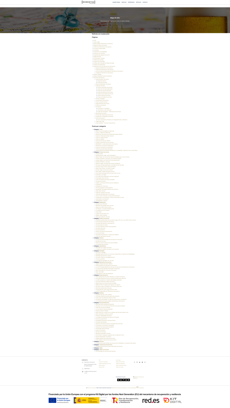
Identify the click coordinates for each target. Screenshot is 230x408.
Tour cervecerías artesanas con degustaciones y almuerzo (112, 119)
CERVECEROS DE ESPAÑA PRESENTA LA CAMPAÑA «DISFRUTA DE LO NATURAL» (117, 150)
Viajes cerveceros (104, 349)
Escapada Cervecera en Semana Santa (105, 320)
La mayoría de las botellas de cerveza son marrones (109, 239)
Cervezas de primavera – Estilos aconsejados (107, 234)
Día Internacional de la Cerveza (104, 288)
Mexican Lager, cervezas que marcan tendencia (108, 163)
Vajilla (100, 348)
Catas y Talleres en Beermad (103, 132)
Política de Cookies (99, 59)
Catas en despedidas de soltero (104, 315)
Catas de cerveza (100, 85)
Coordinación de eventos (102, 100)
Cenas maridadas (100, 98)
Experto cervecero (100, 330)
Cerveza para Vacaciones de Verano (105, 221)
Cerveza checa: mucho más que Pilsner (106, 166)
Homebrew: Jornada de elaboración (105, 208)
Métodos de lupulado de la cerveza (104, 205)
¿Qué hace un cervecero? (102, 199)
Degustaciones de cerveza (102, 103)
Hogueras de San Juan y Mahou (104, 294)
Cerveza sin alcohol (101, 181)
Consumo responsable (99, 48)
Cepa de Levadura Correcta (103, 192)
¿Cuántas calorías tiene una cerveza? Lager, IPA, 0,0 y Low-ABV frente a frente (116, 220)
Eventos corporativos (101, 318)
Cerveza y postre (100, 259)
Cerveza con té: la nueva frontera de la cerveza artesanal (110, 305)
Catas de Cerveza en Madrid (103, 140)
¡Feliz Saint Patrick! (100, 191)
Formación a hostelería (103, 108)
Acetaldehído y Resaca (101, 200)
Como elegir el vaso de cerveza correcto (106, 339)
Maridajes (101, 250)
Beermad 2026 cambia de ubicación (105, 304)
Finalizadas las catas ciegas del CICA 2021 (106, 289)
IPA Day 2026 (99, 153)
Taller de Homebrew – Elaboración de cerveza (109, 111)
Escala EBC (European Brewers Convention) (107, 189)
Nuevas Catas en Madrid (102, 310)
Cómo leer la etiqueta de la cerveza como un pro (108, 173)
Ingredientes (102, 246)
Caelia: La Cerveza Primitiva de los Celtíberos (107, 182)
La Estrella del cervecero (102, 244)
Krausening (99, 184)
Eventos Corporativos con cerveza (104, 142)
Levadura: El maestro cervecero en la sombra (107, 249)
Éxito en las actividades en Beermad (105, 131)
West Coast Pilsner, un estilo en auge (105, 168)
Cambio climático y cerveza (103, 161)
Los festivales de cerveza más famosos (106, 351)
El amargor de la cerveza (102, 178)
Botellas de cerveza (101, 241)
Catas (100, 129)
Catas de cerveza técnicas (104, 90)
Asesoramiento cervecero (102, 79)
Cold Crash (98, 212)
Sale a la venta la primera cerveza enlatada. (107, 242)
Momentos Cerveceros (105, 262)
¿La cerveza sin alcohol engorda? (104, 309)
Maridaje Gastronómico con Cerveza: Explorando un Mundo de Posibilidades (115, 254)
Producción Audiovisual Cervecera (104, 114)
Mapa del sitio (97, 56)
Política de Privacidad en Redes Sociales (104, 63)
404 (95, 40)
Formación (98, 106)
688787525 (87, 368)
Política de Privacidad (99, 61)
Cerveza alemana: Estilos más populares (106, 226)
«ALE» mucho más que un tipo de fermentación (108, 195)
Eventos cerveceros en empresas (104, 147)
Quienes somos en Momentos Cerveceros (104, 66)
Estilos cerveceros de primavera (104, 231)
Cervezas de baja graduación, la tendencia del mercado (110, 165)
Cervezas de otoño (100, 228)
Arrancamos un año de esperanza (104, 273)
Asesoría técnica (102, 80)
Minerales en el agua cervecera (103, 247)
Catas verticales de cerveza (105, 97)
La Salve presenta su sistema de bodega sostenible (109, 280)
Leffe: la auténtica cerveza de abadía (105, 179)
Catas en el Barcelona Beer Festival (105, 136)
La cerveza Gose (100, 233)
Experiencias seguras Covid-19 (101, 55)
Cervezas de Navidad (101, 322)
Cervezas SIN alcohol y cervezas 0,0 (105, 223)
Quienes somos (116, 2)
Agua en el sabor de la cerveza (103, 207)
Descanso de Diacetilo (101, 204)
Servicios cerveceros (99, 77)
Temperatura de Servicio (105, 344)
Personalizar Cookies (99, 58)
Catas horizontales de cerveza (105, 93)
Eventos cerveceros (101, 105)
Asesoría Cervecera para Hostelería (105, 327)
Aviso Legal (97, 42)
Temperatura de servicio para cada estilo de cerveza (109, 346)
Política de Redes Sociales (121, 365)
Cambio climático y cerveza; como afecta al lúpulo (108, 158)
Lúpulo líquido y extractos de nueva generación (108, 160)
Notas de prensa (103, 275)
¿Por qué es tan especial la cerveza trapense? (107, 176)
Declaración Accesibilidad (100, 51)
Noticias (101, 293)
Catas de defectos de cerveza (105, 92)
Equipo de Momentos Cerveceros (104, 68)
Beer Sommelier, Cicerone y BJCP (104, 314)
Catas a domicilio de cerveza (105, 87)
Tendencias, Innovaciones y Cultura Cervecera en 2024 (110, 197)
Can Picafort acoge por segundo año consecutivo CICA (110, 335)
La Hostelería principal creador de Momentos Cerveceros (110, 301)
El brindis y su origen (101, 174)
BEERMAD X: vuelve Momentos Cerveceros (107, 144)
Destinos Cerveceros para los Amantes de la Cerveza (109, 323)
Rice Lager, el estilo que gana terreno (105, 171)
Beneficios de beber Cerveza (103, 333)
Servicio (101, 341)
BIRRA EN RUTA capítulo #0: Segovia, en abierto (108, 284)
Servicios (124, 2)
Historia (101, 238)
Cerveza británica (100, 229)
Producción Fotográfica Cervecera (104, 116)
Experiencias (131, 2)
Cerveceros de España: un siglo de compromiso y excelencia (111, 299)
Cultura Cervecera (104, 152)
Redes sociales (97, 74)
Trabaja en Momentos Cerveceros (104, 72)
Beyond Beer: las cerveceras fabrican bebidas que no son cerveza (112, 157)
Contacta (145, 2)
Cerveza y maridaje (101, 252)
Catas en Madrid (100, 139)
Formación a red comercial (104, 110)
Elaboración (102, 202)
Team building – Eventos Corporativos (105, 123)
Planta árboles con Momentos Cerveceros (106, 265)
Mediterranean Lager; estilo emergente (106, 155)
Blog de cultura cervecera (100, 45)
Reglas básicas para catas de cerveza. (105, 338)
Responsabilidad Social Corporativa (103, 76)
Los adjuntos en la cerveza (102, 210)
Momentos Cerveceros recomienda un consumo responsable (124, 387)
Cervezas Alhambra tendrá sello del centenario (107, 296)
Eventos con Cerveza (99, 53)
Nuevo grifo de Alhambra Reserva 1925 (106, 297)
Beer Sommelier (100, 271)
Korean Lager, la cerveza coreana (104, 170)
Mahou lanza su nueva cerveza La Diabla (106, 283)
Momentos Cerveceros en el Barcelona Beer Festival (109, 134)
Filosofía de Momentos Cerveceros (105, 69)
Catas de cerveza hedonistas (105, 89)
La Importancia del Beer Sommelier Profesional (108, 268)
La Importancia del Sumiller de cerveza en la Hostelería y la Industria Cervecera (116, 343)
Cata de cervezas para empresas (104, 148)
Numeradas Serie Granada (102, 328)
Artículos (138, 2)
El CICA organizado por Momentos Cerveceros (108, 291)
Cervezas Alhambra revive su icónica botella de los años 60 (111, 278)
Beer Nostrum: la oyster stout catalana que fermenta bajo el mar (112, 312)
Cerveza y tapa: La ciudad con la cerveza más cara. (109, 286)
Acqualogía (141, 387)
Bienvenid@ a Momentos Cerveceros (103, 43)
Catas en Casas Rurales (102, 137)
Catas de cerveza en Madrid (103, 307)
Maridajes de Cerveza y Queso (103, 255)
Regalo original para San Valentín (104, 263)
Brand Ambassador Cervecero (103, 336)
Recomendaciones (104, 302)
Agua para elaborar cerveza (103, 216)
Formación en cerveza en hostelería (105, 325)
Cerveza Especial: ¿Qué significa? (104, 187)
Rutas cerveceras (100, 118)
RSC (100, 360)
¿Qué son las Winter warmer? (103, 236)
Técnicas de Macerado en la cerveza (105, 194)
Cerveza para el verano (102, 225)
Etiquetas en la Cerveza (102, 186)
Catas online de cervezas (104, 95)
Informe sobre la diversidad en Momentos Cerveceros (109, 71)
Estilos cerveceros (104, 218)
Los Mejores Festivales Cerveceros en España (107, 317)
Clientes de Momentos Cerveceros (102, 46)
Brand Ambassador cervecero (103, 84)
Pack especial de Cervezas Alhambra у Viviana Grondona (110, 276)
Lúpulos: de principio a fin (102, 213)
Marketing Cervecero (101, 113)
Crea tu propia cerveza (101, 102)
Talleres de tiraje (100, 121)
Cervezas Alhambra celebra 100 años (105, 281)
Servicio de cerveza (101, 331)
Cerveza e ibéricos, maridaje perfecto (105, 257)
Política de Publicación (99, 64)
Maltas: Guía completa (101, 215)
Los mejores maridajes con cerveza (105, 260)
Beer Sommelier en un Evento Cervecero (106, 270)
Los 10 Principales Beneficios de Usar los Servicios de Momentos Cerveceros (115, 267)
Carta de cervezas (102, 82)
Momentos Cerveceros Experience (104, 145)
